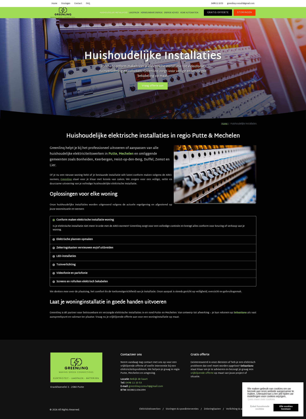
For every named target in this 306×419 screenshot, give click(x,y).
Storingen (65, 3)
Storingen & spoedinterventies (182, 409)
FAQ (88, 3)
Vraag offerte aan (153, 86)
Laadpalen (134, 12)
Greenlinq (66, 179)
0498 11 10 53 (217, 3)
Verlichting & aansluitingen (240, 409)
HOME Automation (189, 12)
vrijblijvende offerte (202, 373)
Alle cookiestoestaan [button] (286, 407)
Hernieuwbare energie (152, 12)
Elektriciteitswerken (149, 409)
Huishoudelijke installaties (113, 12)
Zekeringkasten (212, 409)
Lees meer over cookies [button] (261, 399)
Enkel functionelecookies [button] (259, 407)
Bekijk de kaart (139, 379)
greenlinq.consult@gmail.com (240, 3)
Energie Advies (171, 12)
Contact (78, 3)
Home (54, 3)
